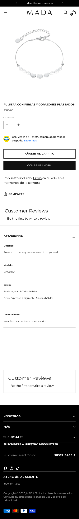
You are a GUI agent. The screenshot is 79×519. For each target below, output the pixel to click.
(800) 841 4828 (12, 483)
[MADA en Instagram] (12, 468)
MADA (30, 493)
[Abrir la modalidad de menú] (5, 12)
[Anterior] (16, 3)
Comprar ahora (39, 165)
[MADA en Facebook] (5, 468)
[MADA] (39, 12)
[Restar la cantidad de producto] (18, 125)
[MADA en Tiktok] (18, 468)
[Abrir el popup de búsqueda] (65, 12)
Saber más (30, 140)
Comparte (16, 194)
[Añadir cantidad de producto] (7, 125)
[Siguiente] (62, 3)
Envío (37, 178)
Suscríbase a (65, 455)
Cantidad (8, 117)
